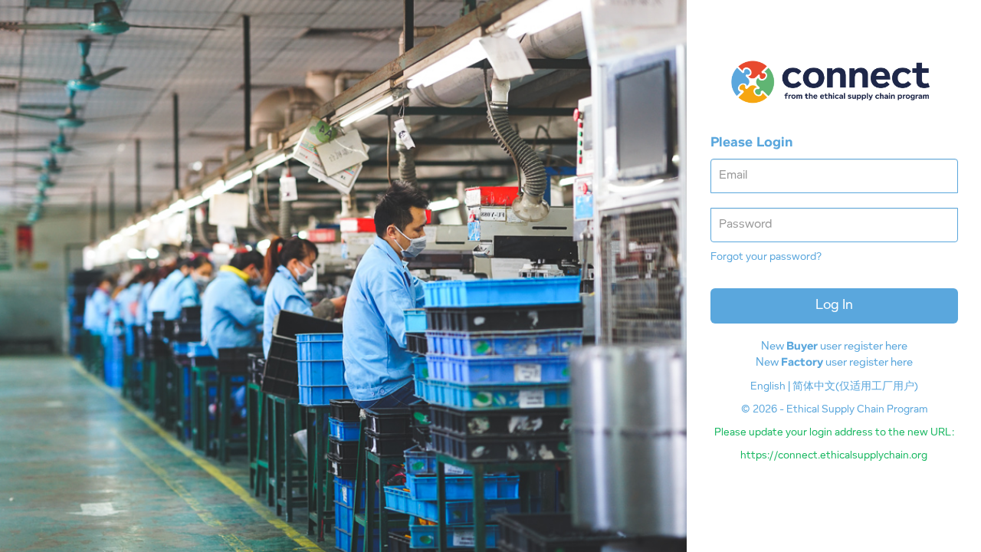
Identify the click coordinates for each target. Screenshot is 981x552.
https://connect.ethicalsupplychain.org (833, 456)
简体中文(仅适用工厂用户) (855, 387)
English (768, 387)
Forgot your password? (766, 257)
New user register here (834, 347)
